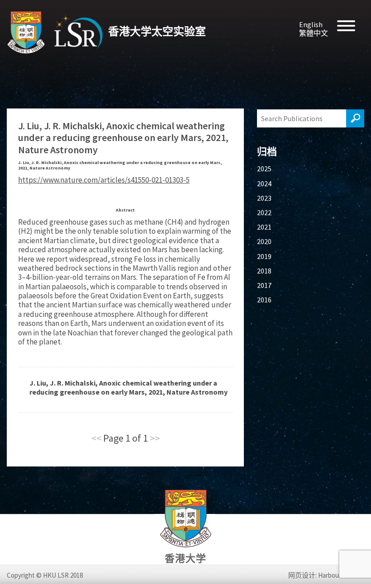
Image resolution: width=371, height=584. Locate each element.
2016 (264, 299)
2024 (264, 183)
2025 (264, 168)
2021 (264, 226)
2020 (264, 241)
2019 (264, 256)
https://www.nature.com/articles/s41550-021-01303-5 (104, 180)
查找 (355, 118)
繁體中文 (313, 33)
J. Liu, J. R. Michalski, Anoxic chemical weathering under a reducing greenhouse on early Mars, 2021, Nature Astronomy (128, 387)
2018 (264, 270)
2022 (264, 212)
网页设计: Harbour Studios (326, 575)
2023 (264, 198)
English (311, 24)
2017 (264, 285)
